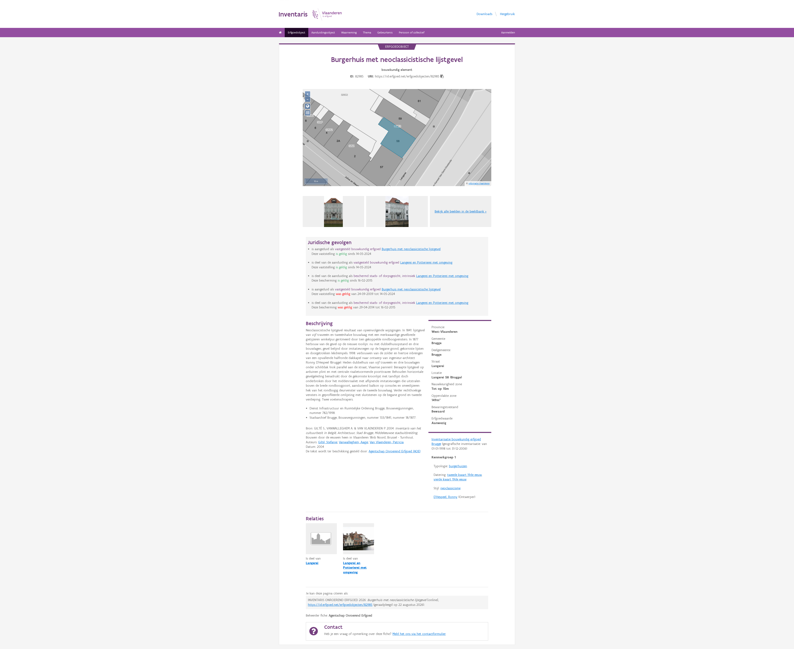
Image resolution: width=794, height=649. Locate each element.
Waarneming (349, 32)
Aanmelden (508, 32)
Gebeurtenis (385, 32)
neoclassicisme (450, 488)
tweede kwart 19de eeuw (464, 475)
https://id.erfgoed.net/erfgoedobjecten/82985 (340, 605)
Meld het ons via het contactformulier (419, 634)
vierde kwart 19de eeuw (450, 479)
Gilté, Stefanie (327, 442)
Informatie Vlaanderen (479, 183)
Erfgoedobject (296, 32)
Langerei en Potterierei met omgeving (426, 262)
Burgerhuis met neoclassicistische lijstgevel (411, 249)
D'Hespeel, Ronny (445, 497)
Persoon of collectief (411, 32)
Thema (367, 32)
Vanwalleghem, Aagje (353, 442)
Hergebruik (507, 14)
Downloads (484, 14)
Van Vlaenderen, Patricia (387, 442)
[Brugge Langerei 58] (333, 211)
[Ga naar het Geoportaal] (307, 106)
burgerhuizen (458, 466)
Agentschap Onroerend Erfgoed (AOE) (394, 451)
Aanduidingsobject (323, 32)
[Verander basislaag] (307, 112)
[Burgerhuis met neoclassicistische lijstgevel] (397, 211)
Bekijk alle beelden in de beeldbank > (461, 211)
